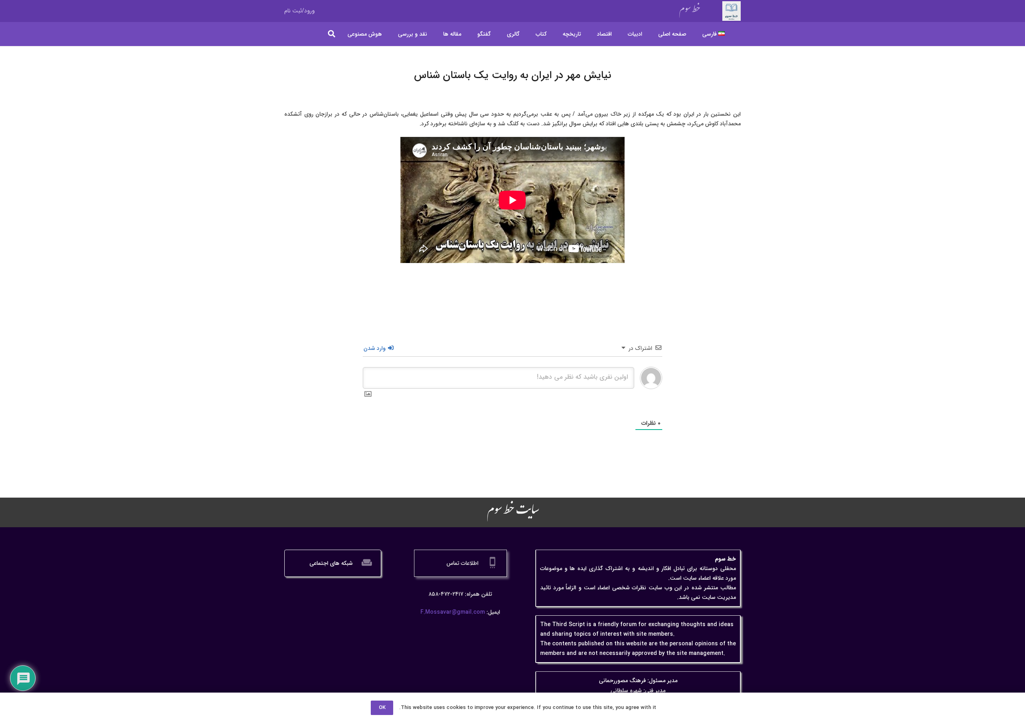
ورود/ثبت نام (299, 10)
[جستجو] (332, 34)
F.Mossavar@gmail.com (452, 612)
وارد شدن (375, 348)
